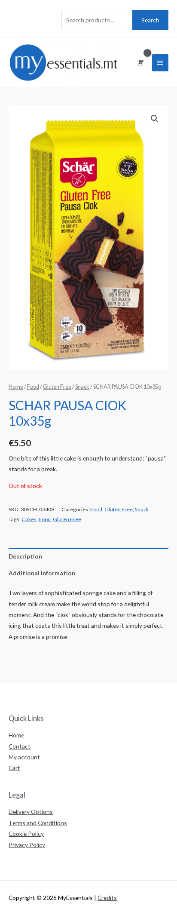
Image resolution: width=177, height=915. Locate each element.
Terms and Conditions (38, 822)
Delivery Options (31, 811)
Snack (82, 387)
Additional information (42, 573)
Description (25, 556)
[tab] (88, 556)
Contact (20, 746)
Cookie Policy (26, 833)
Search (150, 20)
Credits (107, 897)
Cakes (29, 519)
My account (24, 757)
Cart (14, 767)
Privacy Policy (27, 844)
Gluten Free (57, 387)
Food (33, 387)
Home (16, 387)
